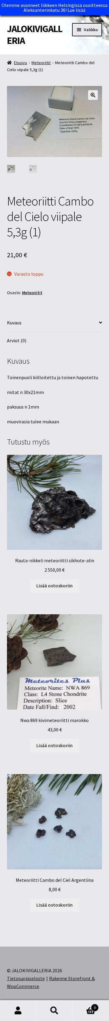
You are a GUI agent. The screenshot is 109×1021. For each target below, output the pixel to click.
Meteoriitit (41, 62)
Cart (84, 1005)
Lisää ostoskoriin (54, 586)
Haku (54, 1010)
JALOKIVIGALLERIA (34, 35)
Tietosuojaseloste (26, 978)
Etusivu (20, 62)
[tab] (54, 323)
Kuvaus (14, 323)
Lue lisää (76, 10)
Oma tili (18, 1010)
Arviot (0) (16, 340)
